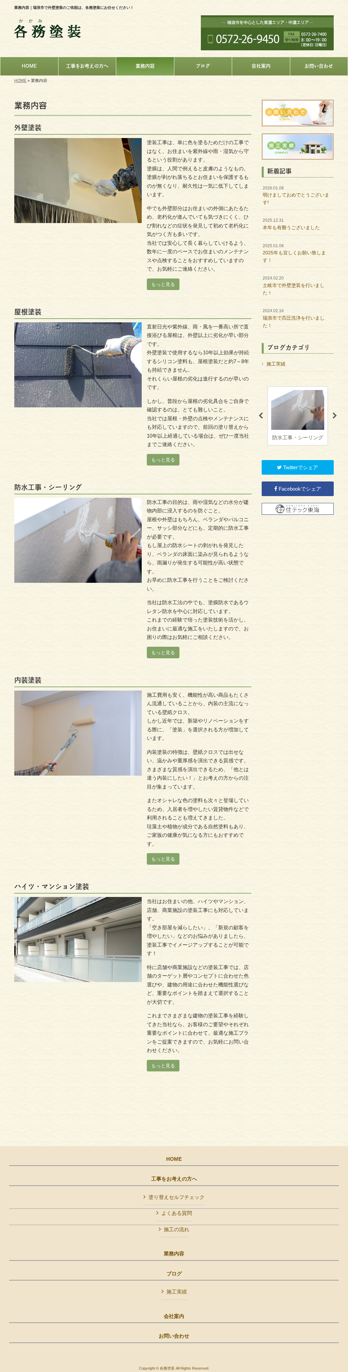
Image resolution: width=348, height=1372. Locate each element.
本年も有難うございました (291, 224)
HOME (20, 80)
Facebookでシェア (299, 489)
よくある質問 (176, 1213)
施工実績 (275, 364)
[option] (298, 416)
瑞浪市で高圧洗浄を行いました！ (294, 318)
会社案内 (174, 1316)
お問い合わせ (174, 1336)
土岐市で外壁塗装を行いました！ (294, 285)
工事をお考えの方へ (174, 1179)
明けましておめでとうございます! (296, 195)
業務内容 (174, 1253)
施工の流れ (176, 1229)
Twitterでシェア (300, 467)
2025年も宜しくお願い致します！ (294, 253)
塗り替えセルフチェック (177, 1197)
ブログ (174, 1273)
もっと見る (163, 284)
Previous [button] (260, 415)
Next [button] (334, 415)
